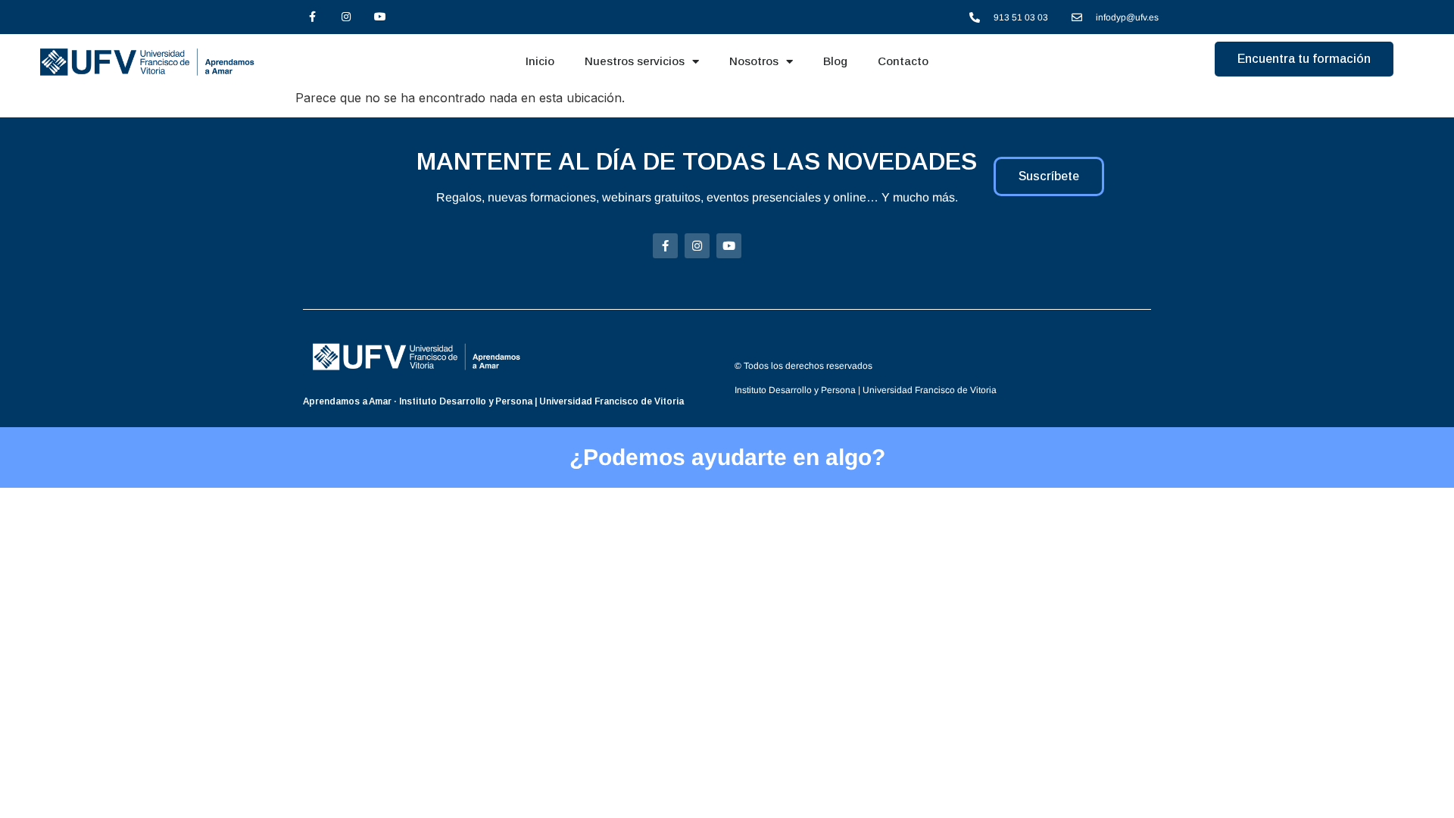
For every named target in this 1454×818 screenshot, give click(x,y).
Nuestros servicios (635, 61)
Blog (835, 61)
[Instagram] (346, 17)
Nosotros (753, 61)
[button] (1304, 59)
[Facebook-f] (312, 17)
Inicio (540, 61)
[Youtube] (381, 17)
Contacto (903, 61)
